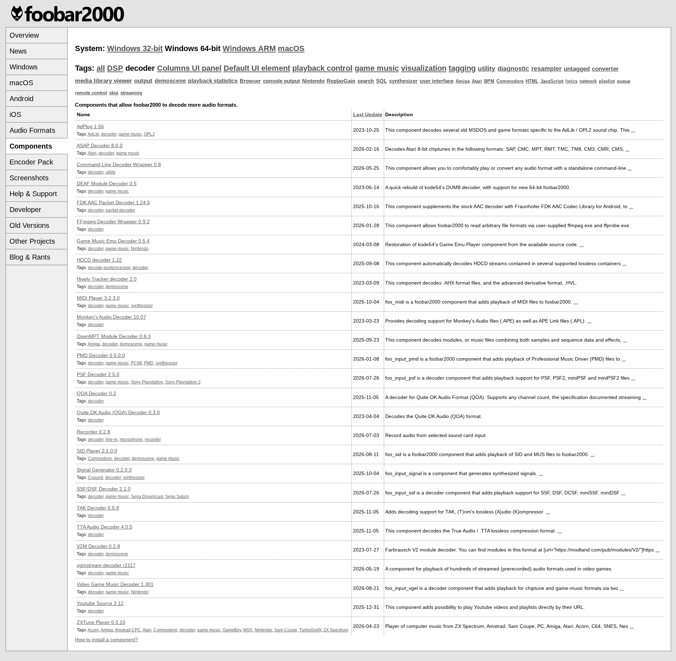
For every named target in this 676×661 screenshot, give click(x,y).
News (18, 51)
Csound (95, 477)
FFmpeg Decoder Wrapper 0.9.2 (113, 221)
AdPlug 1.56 (90, 126)
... (633, 130)
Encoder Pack (31, 162)
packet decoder (120, 210)
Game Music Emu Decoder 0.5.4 (113, 241)
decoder (109, 134)
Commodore (510, 81)
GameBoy (232, 630)
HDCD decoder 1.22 (99, 260)
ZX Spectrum (336, 630)
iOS (15, 114)
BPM (489, 81)
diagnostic (513, 68)
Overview (24, 35)
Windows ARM (249, 48)
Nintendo (313, 81)
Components (31, 146)
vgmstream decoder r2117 (106, 565)
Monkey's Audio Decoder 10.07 (111, 317)
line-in (112, 439)
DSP (115, 68)
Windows (24, 67)
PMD (149, 363)
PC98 (136, 363)
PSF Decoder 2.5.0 (98, 374)
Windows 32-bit (135, 48)
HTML (532, 81)
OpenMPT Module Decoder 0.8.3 (114, 336)
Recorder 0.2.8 (93, 432)
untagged (577, 69)
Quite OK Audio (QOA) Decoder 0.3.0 (118, 412)
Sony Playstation (147, 382)
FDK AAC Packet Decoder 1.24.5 (113, 202)
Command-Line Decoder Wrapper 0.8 (119, 164)
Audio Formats (32, 130)
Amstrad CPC (128, 630)
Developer (25, 209)
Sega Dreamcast (147, 496)
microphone (131, 439)
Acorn (93, 630)
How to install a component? (106, 639)
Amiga (463, 81)
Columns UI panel (189, 68)
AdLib (93, 134)
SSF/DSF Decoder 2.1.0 (104, 489)
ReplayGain (341, 81)
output (143, 80)
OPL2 (149, 134)
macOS (21, 83)
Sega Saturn (177, 496)
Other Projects (32, 241)
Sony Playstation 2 (183, 382)
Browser (250, 81)
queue (623, 81)
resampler (546, 68)
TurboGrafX (310, 630)
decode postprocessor (109, 267)
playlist (607, 81)
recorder (153, 439)
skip (113, 92)
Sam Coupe (285, 630)
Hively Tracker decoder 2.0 (107, 279)
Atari (477, 81)
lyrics (571, 81)
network (588, 81)
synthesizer (403, 81)
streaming (131, 92)
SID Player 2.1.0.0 (97, 451)
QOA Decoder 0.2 (96, 393)
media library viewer (103, 80)
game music (377, 68)
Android (21, 98)
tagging (462, 68)
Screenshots (29, 178)
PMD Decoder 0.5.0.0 (101, 355)
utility (486, 68)
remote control (91, 92)
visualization (423, 68)
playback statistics (213, 81)
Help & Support (33, 194)
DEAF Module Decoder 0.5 (107, 183)
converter (605, 69)
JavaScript (551, 81)
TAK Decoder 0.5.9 (98, 508)
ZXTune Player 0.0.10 (101, 622)
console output (281, 81)
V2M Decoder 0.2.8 (98, 546)
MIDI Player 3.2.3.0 (98, 298)
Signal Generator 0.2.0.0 (104, 470)
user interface (436, 81)
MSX (247, 630)
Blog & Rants (30, 257)
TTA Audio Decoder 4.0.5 (104, 527)
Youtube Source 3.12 (100, 603)
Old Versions (29, 225)
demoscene (170, 81)
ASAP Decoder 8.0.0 (100, 145)
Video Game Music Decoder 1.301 (115, 584)
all (100, 68)
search (365, 81)
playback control (322, 68)
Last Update (367, 114)
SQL (381, 81)
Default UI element (257, 68)
